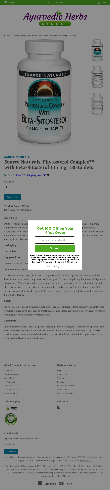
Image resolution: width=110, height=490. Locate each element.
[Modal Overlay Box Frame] (55, 245)
